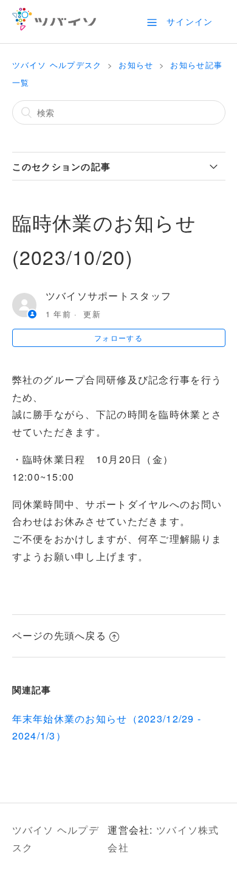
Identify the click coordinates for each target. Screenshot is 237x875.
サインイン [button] (190, 21)
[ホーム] (54, 26)
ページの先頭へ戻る (59, 635)
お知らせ (135, 64)
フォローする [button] (118, 337)
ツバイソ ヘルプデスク (57, 64)
